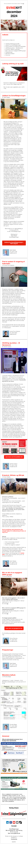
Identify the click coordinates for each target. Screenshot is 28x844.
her (23, 3)
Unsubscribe (14, 839)
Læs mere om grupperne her (14, 628)
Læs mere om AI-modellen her (14, 457)
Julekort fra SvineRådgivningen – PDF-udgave (14, 243)
